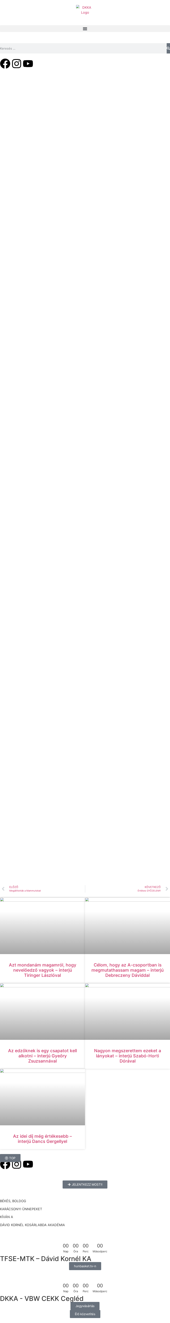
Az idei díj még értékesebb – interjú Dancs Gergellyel (42, 1139)
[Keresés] (168, 48)
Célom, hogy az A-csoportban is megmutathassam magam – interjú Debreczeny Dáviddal (127, 970)
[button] (85, 28)
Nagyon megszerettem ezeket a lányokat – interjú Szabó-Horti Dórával (127, 1056)
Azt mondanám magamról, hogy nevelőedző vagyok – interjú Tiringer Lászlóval (42, 970)
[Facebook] (5, 63)
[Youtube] (28, 63)
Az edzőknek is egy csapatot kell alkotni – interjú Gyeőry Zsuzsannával (42, 1056)
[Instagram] (16, 63)
